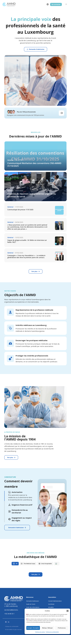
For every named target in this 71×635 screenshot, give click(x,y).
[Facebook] (6, 622)
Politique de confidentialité (52, 632)
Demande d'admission (16, 528)
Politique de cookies (40, 632)
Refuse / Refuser (47, 628)
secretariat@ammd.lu (11, 610)
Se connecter (56, 4)
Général (10, 160)
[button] (67, 611)
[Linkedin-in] (8, 622)
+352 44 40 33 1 (9, 614)
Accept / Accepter (33, 628)
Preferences (62, 628)
